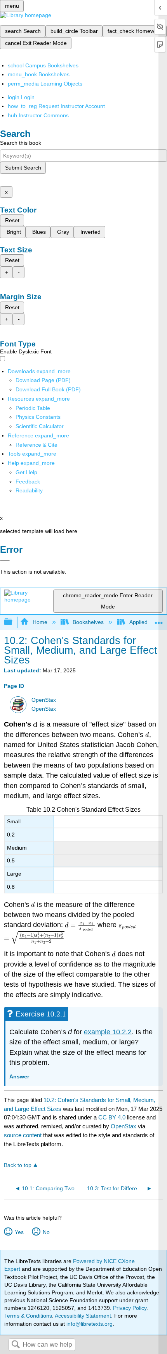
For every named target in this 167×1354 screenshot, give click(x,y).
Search (16, 1345)
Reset (12, 220)
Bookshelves (88, 622)
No (46, 1232)
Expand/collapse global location (159, 620)
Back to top (17, 1165)
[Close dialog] (5, 560)
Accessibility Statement (83, 1316)
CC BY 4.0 (111, 1117)
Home (40, 622)
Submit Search (23, 168)
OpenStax (43, 700)
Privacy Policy (129, 1308)
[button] (28, 481)
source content (23, 1135)
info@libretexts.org (89, 1324)
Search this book (20, 143)
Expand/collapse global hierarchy (13, 622)
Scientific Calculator (40, 426)
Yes (19, 1232)
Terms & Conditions (28, 1316)
